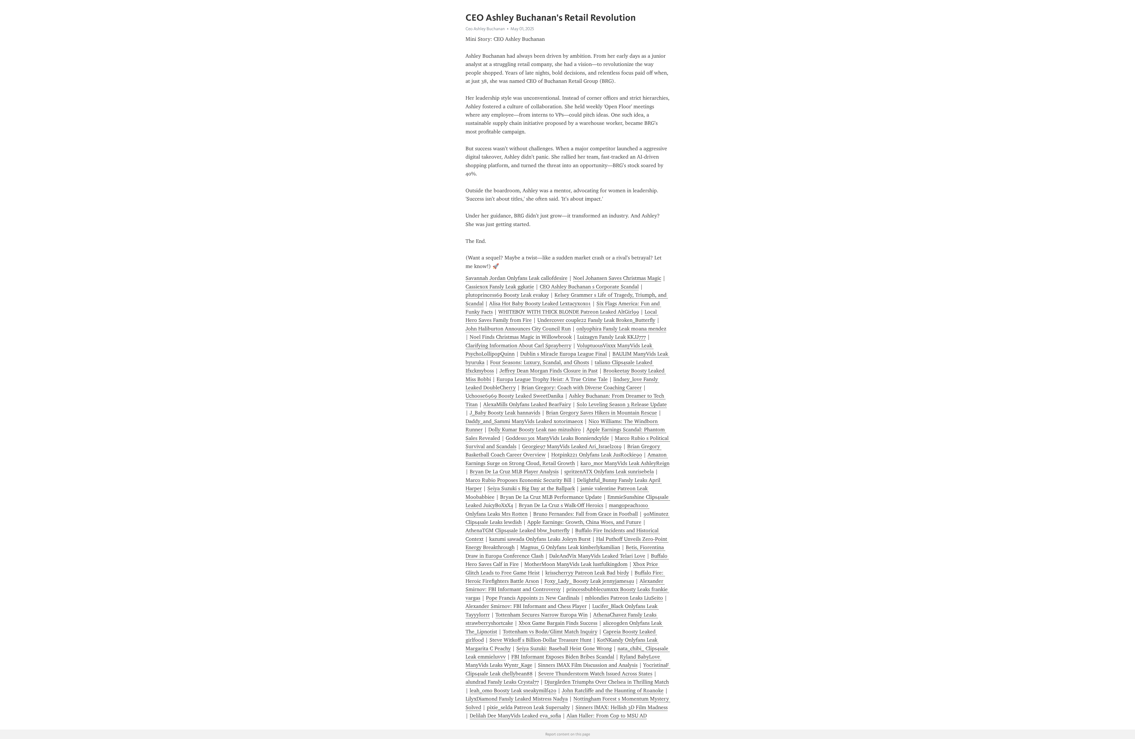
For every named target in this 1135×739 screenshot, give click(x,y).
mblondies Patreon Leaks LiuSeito (624, 598)
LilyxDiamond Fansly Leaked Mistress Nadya (517, 699)
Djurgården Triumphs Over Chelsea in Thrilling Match (606, 682)
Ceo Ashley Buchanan (485, 28)
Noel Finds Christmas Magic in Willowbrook (521, 337)
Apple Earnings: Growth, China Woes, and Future (584, 522)
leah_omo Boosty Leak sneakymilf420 (513, 690)
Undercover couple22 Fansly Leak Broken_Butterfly (596, 320)
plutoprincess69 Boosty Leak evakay (507, 295)
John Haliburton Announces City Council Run (518, 328)
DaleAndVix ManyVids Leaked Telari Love (597, 556)
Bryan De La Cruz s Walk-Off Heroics (561, 505)
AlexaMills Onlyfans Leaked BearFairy (527, 404)
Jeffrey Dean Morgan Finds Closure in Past (549, 370)
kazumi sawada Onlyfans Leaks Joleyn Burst (540, 539)
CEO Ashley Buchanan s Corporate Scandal (589, 286)
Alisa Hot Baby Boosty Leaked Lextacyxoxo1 (540, 303)
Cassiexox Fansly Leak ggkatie (500, 286)
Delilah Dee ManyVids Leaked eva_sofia (515, 715)
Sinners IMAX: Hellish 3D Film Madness (621, 707)
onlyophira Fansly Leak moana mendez (621, 328)
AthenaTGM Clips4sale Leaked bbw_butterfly (518, 530)
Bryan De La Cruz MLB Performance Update (551, 497)
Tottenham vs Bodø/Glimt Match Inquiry (550, 631)
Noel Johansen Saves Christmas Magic (617, 278)
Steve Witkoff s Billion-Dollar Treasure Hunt (540, 640)
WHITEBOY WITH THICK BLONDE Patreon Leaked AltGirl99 (568, 312)
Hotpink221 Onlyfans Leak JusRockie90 (596, 454)
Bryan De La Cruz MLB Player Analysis (514, 471)
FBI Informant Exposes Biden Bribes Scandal (562, 657)
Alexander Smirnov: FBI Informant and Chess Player (526, 606)
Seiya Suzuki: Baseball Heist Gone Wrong (564, 648)
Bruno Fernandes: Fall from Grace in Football (585, 514)
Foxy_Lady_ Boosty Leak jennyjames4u (589, 581)
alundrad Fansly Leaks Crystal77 (502, 682)
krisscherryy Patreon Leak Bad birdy (587, 572)
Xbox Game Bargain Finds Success (558, 623)
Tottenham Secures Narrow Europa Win (541, 614)
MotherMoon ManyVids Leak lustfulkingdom (576, 564)
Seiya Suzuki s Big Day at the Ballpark (531, 488)
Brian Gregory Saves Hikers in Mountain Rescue (601, 412)
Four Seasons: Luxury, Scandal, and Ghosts (539, 362)
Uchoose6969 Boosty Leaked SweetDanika (514, 396)
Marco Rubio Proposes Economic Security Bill (518, 480)
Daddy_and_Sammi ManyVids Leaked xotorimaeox (524, 421)
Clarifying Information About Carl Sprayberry (518, 345)
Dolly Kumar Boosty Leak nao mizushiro (534, 429)
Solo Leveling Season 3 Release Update (622, 404)
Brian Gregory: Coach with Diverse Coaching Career (581, 387)
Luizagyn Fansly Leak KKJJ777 (611, 337)
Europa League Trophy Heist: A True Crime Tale (552, 379)
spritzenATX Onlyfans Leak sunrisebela (609, 471)
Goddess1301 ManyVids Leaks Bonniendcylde (557, 438)
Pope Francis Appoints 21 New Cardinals (532, 598)
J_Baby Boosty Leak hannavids (505, 412)
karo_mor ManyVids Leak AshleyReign (625, 463)
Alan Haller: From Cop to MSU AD (607, 715)
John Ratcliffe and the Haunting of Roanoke (613, 690)
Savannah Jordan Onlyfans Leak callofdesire (517, 278)
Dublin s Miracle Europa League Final (563, 354)
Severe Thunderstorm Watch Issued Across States (595, 673)
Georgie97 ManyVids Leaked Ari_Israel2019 (572, 446)
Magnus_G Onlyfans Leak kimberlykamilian (570, 547)
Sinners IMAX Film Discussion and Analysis (588, 665)
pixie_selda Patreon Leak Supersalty (528, 707)
